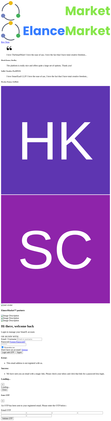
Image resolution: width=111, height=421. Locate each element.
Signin (19, 352)
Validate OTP (7, 418)
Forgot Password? (17, 342)
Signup (25, 350)
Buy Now (5, 42)
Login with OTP (8, 352)
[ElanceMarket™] (55, 20)
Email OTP (6, 410)
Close (4, 390)
